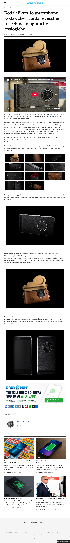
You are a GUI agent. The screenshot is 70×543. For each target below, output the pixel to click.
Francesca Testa (42, 509)
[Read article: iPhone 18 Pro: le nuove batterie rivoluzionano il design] (51, 448)
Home (5, 7)
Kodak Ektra (54, 116)
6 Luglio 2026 (17, 507)
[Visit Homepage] (35, 2)
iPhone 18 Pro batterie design (13, 498)
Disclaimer (43, 522)
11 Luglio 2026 (17, 472)
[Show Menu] (5, 2)
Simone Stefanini (10, 34)
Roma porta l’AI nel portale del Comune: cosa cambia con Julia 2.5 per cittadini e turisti (50, 499)
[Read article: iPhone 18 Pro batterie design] (19, 486)
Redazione (8, 472)
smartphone (11, 414)
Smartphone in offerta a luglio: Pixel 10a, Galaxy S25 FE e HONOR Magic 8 (18, 461)
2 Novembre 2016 (23, 34)
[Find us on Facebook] (34, 538)
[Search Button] (65, 2)
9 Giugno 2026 (52, 509)
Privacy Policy (34, 522)
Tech (10, 7)
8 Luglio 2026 (49, 472)
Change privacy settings (63, 541)
